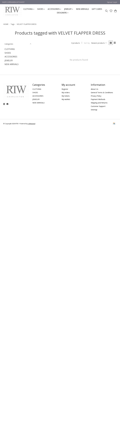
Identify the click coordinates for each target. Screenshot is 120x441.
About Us (94, 89)
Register (65, 89)
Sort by (87, 43)
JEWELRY (9, 60)
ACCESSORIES (11, 56)
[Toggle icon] (106, 11)
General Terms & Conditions (102, 92)
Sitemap (94, 109)
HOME (5, 24)
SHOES (8, 52)
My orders (66, 92)
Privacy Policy (96, 96)
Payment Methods (98, 99)
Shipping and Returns (99, 102)
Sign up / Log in (112, 2)
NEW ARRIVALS (82, 9)
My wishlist (66, 99)
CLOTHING (10, 49)
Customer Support (98, 106)
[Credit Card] (114, 124)
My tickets (66, 96)
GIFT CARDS (97, 9)
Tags (13, 24)
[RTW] (12, 11)
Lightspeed (31, 124)
